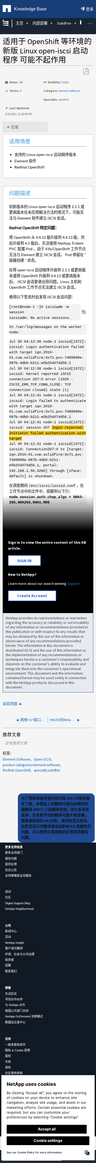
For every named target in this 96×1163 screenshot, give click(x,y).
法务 (8, 1038)
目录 (14, 127)
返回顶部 (10, 704)
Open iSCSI (42, 759)
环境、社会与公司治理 (19, 954)
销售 (8, 987)
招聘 (8, 965)
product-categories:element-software (31, 765)
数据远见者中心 (15, 1022)
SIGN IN (24, 560)
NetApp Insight (14, 942)
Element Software (16, 759)
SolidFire (64, 23)
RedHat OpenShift (17, 770)
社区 (8, 897)
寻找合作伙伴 (14, 999)
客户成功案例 (14, 948)
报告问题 (11, 858)
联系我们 (11, 971)
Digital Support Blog (17, 903)
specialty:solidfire (47, 770)
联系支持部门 (14, 852)
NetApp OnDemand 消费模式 (24, 1016)
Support (73, 583)
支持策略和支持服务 (18, 875)
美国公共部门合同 (17, 1010)
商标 (8, 1067)
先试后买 (11, 993)
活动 (8, 936)
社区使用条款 (14, 1073)
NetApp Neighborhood (19, 908)
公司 (8, 925)
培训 (8, 891)
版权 (8, 1056)
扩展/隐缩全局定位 (90, 21)
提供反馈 (11, 864)
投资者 (9, 959)
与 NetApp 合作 (15, 1005)
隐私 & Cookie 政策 (17, 1050)
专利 (8, 1061)
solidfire (64, 99)
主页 (20, 23)
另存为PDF (86, 71)
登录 (89, 9)
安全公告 (11, 870)
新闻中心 (11, 931)
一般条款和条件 (15, 1044)
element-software (69, 91)
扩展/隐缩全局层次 (9, 23)
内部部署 (40, 23)
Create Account (32, 595)
